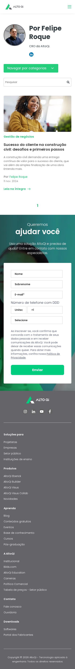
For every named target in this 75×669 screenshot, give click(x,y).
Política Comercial (16, 584)
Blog (6, 515)
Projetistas (10, 442)
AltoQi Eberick (12, 476)
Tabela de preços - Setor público (25, 590)
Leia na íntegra (15, 189)
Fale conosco (13, 606)
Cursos (8, 538)
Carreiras (10, 578)
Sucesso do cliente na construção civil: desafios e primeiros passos (35, 147)
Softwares (10, 629)
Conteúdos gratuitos (17, 521)
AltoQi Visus (11, 487)
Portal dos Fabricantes (18, 635)
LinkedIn (31, 54)
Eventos (9, 527)
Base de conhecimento (19, 533)
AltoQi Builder (12, 481)
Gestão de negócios (19, 137)
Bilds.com (10, 567)
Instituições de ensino (18, 459)
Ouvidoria (10, 612)
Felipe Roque (18, 177)
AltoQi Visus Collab (16, 493)
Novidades (11, 499)
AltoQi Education (14, 572)
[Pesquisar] (68, 82)
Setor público (12, 453)
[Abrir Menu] (69, 7)
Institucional (11, 561)
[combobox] (37, 82)
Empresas (10, 447)
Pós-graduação (14, 544)
